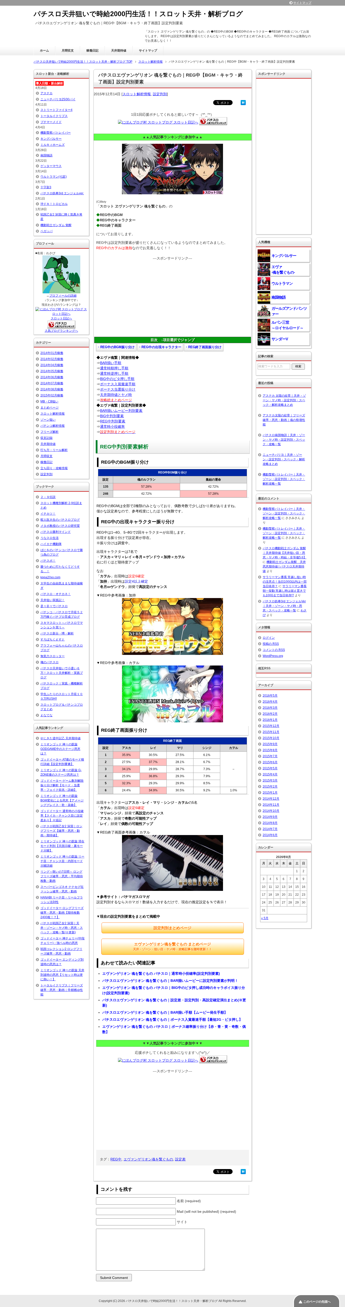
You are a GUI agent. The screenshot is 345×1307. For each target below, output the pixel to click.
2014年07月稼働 (51, 383)
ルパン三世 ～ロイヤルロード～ (287, 325)
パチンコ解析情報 (52, 425)
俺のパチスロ (49, 662)
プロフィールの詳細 (63, 295)
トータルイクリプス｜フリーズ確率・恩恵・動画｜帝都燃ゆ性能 (61, 990)
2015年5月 (270, 768)
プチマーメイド (51, 122)
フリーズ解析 (49, 432)
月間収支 (68, 50)
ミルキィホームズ (52, 145)
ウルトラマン (282, 283)
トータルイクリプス (54, 116)
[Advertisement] (172, 296)
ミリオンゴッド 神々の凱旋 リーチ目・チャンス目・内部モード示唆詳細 (62, 861)
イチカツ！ (48, 513)
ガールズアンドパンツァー (289, 311)
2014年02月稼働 (51, 359)
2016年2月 (270, 714)
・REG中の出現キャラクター (159, 347)
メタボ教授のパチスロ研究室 (60, 526)
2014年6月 (270, 835)
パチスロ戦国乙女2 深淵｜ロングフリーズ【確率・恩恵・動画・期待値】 (61, 830)
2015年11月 (271, 732)
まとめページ (49, 407)
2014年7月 (270, 829)
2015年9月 (270, 744)
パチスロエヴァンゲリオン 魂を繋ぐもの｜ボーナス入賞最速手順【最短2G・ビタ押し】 (172, 1019)
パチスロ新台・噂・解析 (57, 633)
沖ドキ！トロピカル (54, 204)
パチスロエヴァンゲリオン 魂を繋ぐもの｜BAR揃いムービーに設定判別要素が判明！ (170, 981)
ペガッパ (46, 231)
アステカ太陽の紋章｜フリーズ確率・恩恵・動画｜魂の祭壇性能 (284, 420)
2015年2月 (270, 786)
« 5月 (264, 918)
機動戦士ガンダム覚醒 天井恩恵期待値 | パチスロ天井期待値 (284, 566)
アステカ (46, 93)
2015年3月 (270, 780)
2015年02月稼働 (51, 395)
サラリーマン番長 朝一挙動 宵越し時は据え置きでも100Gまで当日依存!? (285, 590)
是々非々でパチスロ (54, 606)
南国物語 (46, 155)
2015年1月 (270, 792)
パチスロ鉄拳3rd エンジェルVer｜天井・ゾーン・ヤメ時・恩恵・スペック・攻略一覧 (284, 606)
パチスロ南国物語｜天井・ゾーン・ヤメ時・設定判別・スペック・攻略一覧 (284, 439)
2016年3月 (270, 707)
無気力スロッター (52, 656)
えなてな (46, 715)
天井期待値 (118, 50)
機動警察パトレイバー (55, 132)
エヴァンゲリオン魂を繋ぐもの (148, 1159)
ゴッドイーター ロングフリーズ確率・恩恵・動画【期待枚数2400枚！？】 (62, 912)
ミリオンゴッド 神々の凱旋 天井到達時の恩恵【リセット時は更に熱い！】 (62, 974)
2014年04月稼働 (51, 365)
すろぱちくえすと (52, 639)
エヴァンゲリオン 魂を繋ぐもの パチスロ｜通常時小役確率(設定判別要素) (161, 973)
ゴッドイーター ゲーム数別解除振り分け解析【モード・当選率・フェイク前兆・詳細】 (62, 785)
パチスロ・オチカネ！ (55, 594)
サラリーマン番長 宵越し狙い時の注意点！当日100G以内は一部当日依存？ (285, 581)
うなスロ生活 (49, 538)
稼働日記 (92, 50)
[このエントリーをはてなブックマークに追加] (243, 102)
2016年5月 (270, 695)
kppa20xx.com (50, 577)
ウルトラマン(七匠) (53, 176)
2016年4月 (270, 701)
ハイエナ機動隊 (51, 544)
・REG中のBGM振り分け (116, 347)
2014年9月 (270, 817)
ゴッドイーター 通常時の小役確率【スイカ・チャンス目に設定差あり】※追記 (62, 815)
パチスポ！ (48, 560)
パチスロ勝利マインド (55, 532)
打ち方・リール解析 (54, 450)
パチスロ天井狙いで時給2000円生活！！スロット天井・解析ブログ (138, 14)
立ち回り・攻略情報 (54, 468)
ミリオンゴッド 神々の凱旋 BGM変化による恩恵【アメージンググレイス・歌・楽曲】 (62, 800)
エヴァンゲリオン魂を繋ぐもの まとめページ (172, 946)
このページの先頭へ (317, 1301)
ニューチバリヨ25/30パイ (58, 99)
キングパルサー (51, 138)
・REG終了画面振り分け (203, 347)
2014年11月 (271, 804)
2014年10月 (271, 811)
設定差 (180, 1159)
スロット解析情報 (136, 94)
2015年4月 (270, 774)
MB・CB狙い (49, 401)
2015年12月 (271, 726)
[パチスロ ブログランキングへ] (61, 326)
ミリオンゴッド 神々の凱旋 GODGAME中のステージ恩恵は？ (60, 749)
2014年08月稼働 (51, 389)
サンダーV (280, 339)
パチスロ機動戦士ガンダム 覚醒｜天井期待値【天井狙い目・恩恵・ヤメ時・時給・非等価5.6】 (284, 552)
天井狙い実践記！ (52, 600)
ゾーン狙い (48, 419)
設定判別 (160, 94)
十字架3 (45, 187)
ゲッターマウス (51, 166)
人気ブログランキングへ (61, 330)
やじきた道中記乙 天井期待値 (60, 738)
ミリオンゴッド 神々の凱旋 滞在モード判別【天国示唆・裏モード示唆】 (62, 846)
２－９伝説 (48, 497)
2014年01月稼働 (51, 353)
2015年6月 (270, 762)
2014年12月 (271, 798)
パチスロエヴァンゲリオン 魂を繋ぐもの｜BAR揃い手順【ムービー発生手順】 (165, 1012)
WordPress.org (273, 656)
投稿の (271, 644)
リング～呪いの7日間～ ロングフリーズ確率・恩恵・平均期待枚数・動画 (61, 876)
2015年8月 (270, 750)
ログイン (269, 637)
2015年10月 (271, 738)
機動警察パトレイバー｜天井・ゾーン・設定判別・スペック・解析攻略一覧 (284, 479)
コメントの (274, 650)
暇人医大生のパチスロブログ (60, 519)
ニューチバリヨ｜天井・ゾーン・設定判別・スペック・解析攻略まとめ (284, 459)
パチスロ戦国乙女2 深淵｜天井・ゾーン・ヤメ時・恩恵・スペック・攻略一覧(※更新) (61, 927)
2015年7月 (270, 756)
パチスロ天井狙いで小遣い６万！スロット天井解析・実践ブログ (61, 673)
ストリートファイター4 (56, 110)
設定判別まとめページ (172, 928)
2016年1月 (270, 720)
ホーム (44, 50)
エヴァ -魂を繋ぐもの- (283, 269)
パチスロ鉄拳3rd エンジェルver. (62, 193)
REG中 (115, 1159)
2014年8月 (270, 823)
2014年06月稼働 (51, 377)
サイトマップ (148, 50)
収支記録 (46, 438)
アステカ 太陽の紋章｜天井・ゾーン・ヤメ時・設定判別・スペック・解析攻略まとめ (284, 400)
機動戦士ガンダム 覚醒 (55, 225)
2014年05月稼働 (51, 371)
